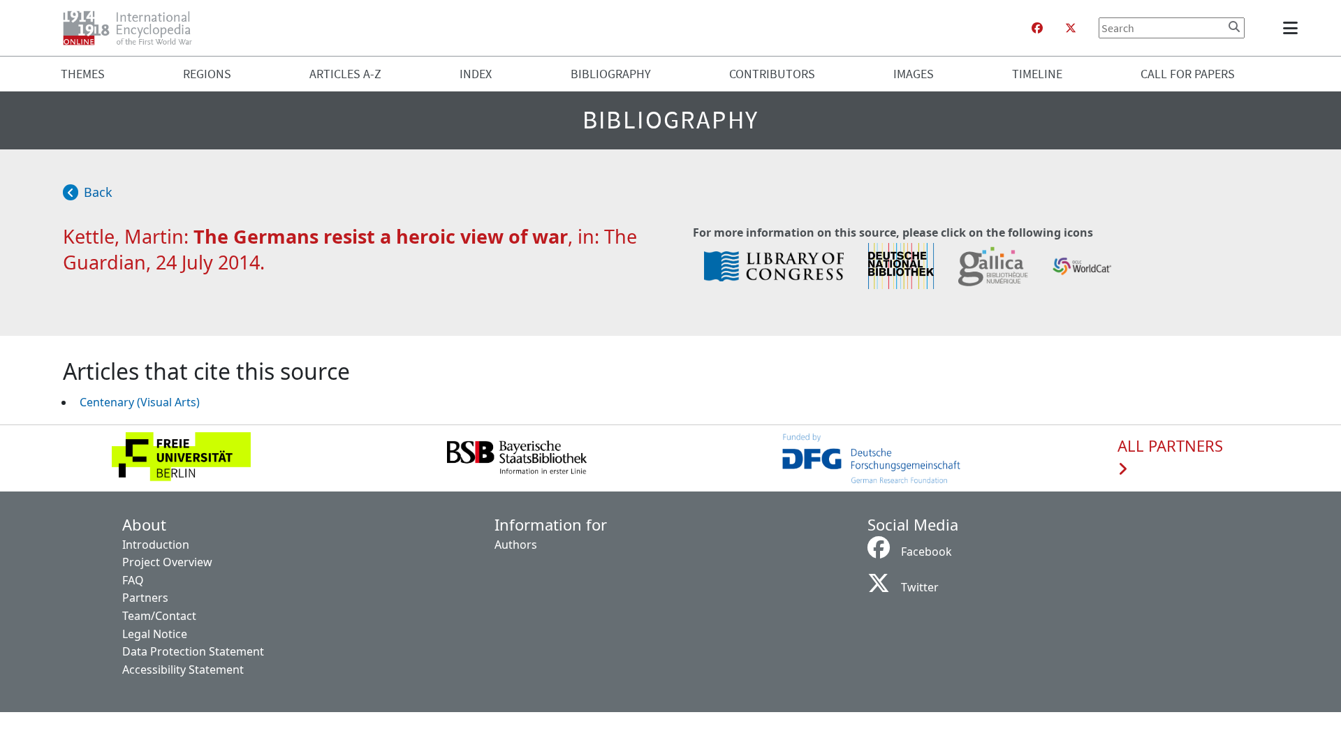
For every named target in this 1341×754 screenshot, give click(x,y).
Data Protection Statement (193, 651)
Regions (207, 74)
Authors (515, 544)
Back (98, 192)
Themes (83, 74)
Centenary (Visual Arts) (140, 402)
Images (913, 74)
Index (476, 74)
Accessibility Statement (183, 669)
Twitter (920, 587)
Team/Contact (159, 615)
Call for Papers (1188, 74)
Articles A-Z (345, 74)
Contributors (772, 74)
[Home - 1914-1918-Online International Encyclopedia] (133, 27)
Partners (145, 597)
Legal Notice (154, 634)
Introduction (155, 544)
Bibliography (611, 74)
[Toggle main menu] (1293, 28)
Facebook (926, 551)
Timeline (1037, 74)
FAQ (133, 580)
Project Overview (167, 562)
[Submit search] (1234, 26)
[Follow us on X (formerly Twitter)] (1070, 28)
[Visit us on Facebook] (1037, 28)
